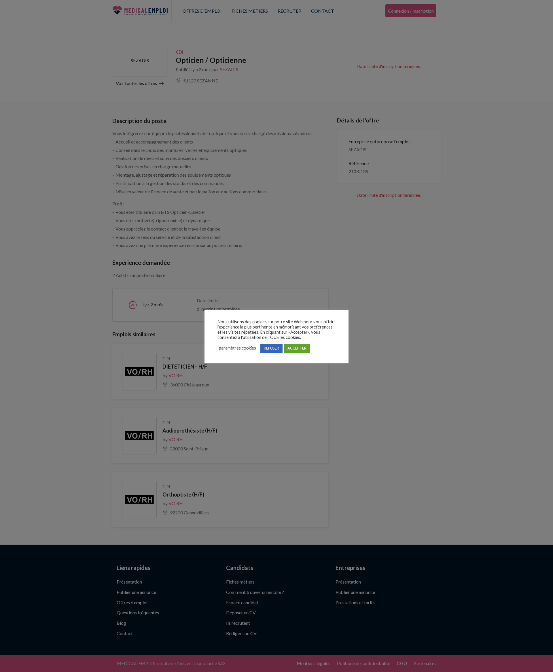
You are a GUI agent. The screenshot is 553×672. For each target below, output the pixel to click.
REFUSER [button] (271, 348)
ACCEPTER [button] (296, 348)
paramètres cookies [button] (237, 348)
